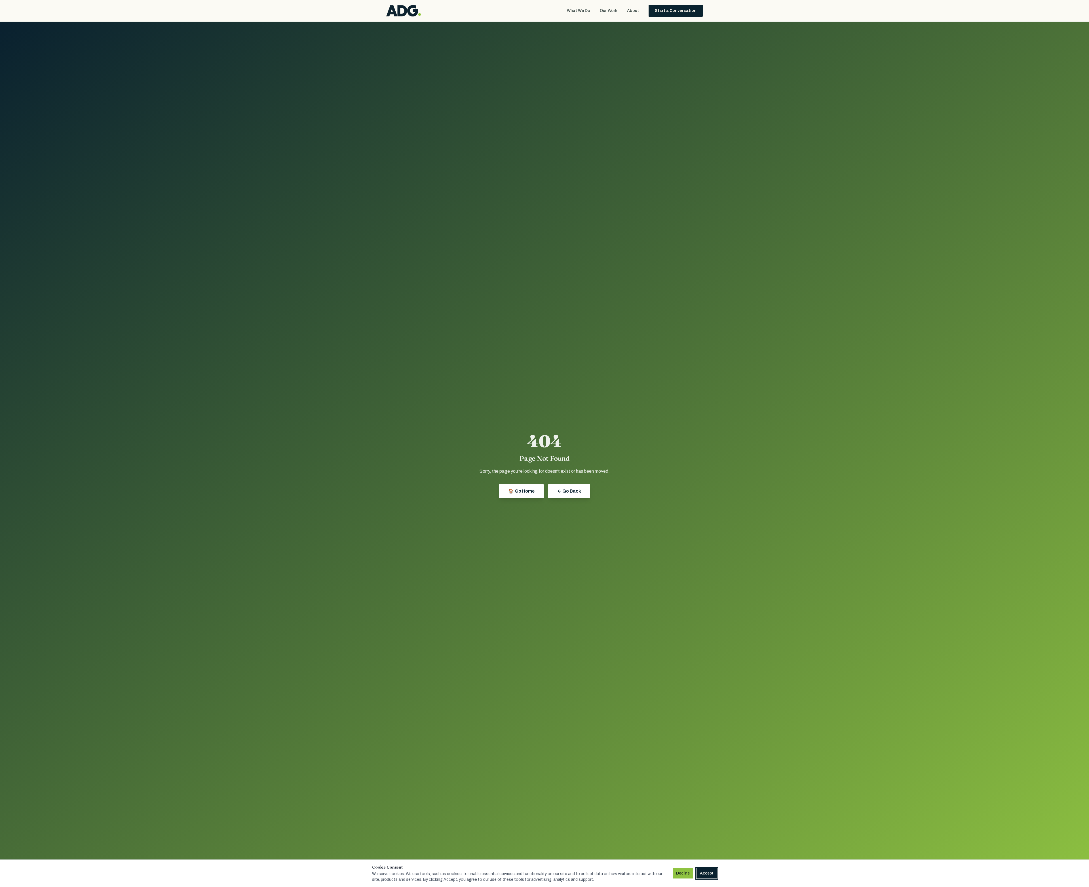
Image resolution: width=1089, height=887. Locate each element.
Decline (683, 873)
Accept (707, 873)
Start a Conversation (676, 11)
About (633, 11)
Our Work (608, 11)
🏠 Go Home (521, 491)
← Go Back (569, 491)
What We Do (578, 11)
